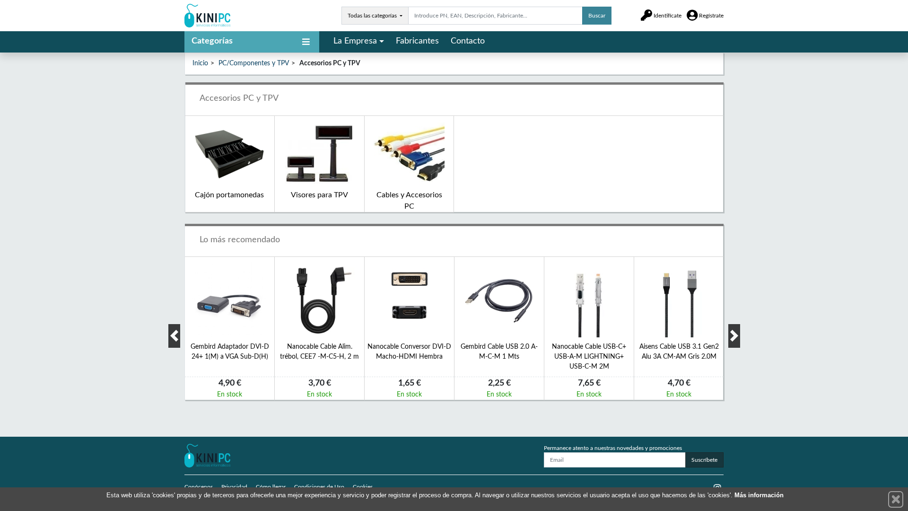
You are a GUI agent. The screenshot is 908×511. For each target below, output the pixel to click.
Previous (174, 336)
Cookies (363, 487)
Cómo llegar (271, 487)
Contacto (468, 41)
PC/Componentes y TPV (253, 63)
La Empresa (355, 41)
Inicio (200, 63)
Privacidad (234, 487)
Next (734, 336)
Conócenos (198, 487)
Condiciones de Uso (319, 487)
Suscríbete (704, 460)
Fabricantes (417, 41)
